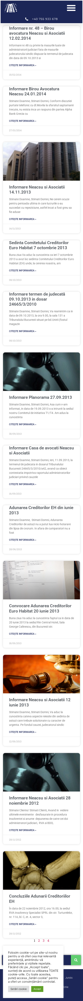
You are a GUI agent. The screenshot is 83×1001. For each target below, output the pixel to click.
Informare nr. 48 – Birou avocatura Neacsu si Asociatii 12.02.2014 (37, 33)
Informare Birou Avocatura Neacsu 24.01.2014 (34, 91)
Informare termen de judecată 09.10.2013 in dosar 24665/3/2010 (37, 299)
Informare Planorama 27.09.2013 (40, 397)
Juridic (69, 977)
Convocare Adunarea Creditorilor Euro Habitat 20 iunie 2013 (40, 608)
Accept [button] (37, 988)
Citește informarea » (22, 65)
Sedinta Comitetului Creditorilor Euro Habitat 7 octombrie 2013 (39, 245)
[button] (71, 8)
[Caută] (76, 960)
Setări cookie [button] (18, 989)
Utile (65, 987)
